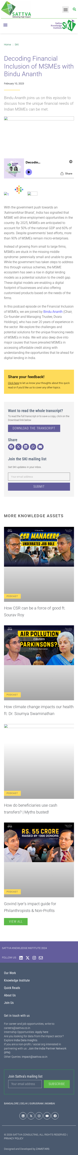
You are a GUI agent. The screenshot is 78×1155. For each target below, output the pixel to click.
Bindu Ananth (53, 312)
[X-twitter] (27, 958)
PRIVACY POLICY (13, 1138)
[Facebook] (55, 1115)
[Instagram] (34, 958)
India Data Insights (25, 1040)
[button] (65, 9)
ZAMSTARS (42, 1148)
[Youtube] (47, 1115)
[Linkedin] (21, 958)
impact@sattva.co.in (34, 1056)
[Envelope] (41, 958)
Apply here (41, 1032)
